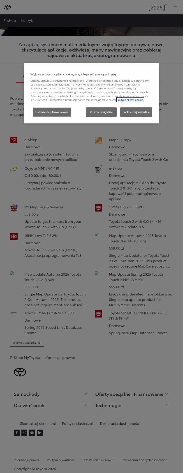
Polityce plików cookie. (130, 99)
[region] (91, 93)
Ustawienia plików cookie (52, 112)
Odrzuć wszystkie (101, 112)
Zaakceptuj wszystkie (136, 112)
